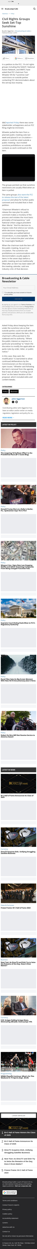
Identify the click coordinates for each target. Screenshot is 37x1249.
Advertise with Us (8, 1227)
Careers (5, 1223)
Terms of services (26, 304)
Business (5, 13)
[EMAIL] (17, 402)
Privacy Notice (29, 306)
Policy (12, 13)
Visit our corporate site (23, 1186)
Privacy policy (7, 1209)
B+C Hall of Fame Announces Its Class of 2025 (18, 1142)
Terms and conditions (9, 1200)
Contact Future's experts (10, 1205)
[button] (2, 9)
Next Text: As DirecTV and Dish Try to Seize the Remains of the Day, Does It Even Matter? (19, 1161)
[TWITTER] (13, 402)
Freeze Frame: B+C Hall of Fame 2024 (18, 1171)
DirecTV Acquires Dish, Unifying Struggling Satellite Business (18, 1151)
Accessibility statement (10, 1218)
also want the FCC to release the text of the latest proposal (17, 197)
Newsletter (31, 58)
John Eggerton (9, 31)
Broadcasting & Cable (22, 31)
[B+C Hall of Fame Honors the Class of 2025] (18, 1128)
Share (7, 58)
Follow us (20, 58)
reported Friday (12, 122)
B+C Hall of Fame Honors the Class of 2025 (19, 1134)
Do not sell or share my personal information (17, 1236)
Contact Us (6, 1231)
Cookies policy (7, 1214)
